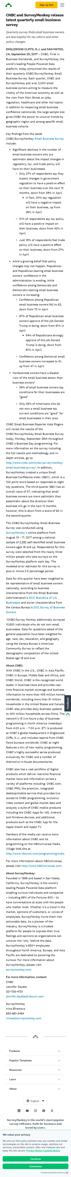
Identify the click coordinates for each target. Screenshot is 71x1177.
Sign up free (46, 5)
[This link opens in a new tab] (19, 1110)
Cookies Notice (51, 1150)
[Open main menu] (62, 5)
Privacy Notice (34, 1150)
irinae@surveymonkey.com (23, 1018)
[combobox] (35, 1101)
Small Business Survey (49, 138)
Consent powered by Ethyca (53, 1172)
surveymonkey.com (18, 969)
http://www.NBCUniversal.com (41, 866)
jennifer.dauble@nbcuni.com (25, 996)
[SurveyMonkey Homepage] (8, 5)
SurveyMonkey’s (16, 532)
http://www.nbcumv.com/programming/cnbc (35, 853)
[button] (35, 1051)
